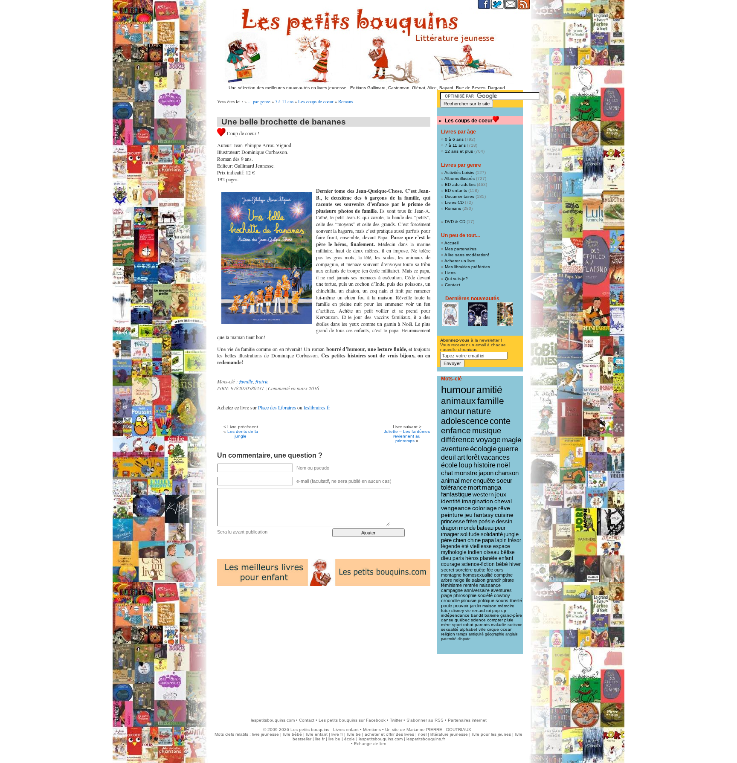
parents (482, 624)
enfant (506, 558)
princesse (453, 521)
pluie (509, 620)
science (478, 620)
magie (511, 439)
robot (468, 624)
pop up (499, 610)
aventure (455, 448)
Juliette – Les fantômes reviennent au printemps (407, 436)
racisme (515, 624)
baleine (492, 615)
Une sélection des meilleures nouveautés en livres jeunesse (287, 87)
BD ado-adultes (460, 184)
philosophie (464, 595)
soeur (504, 480)
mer (466, 480)
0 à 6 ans (454, 139)
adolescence (464, 421)
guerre (508, 449)
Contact (452, 284)
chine (474, 540)
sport (457, 624)
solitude (469, 534)
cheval (503, 501)
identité (451, 501)
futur (445, 610)
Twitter (396, 720)
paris (458, 558)
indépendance (455, 615)
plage (446, 595)
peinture (452, 514)
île (468, 580)
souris (502, 600)
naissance (490, 585)
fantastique (456, 494)
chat (447, 472)
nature (479, 411)
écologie (483, 449)
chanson (507, 472)
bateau (485, 528)
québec (462, 620)
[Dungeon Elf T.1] (450, 314)
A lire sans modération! (466, 254)
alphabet (468, 629)
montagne (451, 574)
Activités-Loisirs (459, 172)
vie (468, 610)
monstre (465, 472)
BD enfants (456, 190)
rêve (504, 508)
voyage (488, 439)
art (461, 457)
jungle (511, 534)
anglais (511, 634)
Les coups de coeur (316, 101)
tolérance (454, 487)
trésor (514, 540)
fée (490, 569)
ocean (506, 629)
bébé (502, 564)
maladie (498, 624)
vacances (495, 457)
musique (486, 430)
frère (471, 521)
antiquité (476, 634)
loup (465, 465)
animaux (458, 401)
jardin (475, 605)
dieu (446, 558)
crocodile (450, 600)
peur (500, 528)
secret (447, 569)
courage (450, 564)
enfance (456, 430)
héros (472, 558)
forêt (472, 457)
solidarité (492, 534)
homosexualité (478, 574)
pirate (508, 580)
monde (467, 528)
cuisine (504, 515)
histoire (484, 465)
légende (450, 546)
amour (453, 411)
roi (488, 610)
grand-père (511, 615)
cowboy (502, 595)
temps (461, 634)
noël (503, 465)
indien (475, 552)
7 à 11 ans (284, 101)
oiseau (491, 552)
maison (489, 605)
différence (458, 439)
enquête (484, 480)
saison (478, 580)
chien (459, 540)
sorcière (464, 569)
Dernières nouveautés (472, 299)
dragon (449, 528)
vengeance (456, 508)
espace (501, 546)
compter (495, 620)
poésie (487, 521)
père (446, 540)
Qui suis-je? (456, 278)
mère (446, 624)
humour (458, 389)
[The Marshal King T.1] (505, 314)
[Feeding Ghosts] (477, 314)
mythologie (454, 552)
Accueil (451, 243)
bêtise (508, 552)
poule (446, 605)
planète (488, 558)
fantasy (483, 515)
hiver (515, 564)
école (449, 465)
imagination (477, 501)
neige (458, 580)
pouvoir (461, 605)
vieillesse (481, 546)
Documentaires (459, 196)
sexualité (449, 629)
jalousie (468, 600)
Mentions (372, 729)
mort (474, 487)
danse (447, 620)
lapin (501, 540)
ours (499, 569)
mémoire (506, 605)
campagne (452, 590)
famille (246, 381)
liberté (516, 600)
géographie (494, 634)
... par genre (259, 101)
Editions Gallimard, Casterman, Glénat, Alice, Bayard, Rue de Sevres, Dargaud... (429, 87)
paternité (448, 639)
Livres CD (454, 202)
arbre (446, 580)
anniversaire (477, 590)
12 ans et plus (459, 151)
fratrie (261, 381)
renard (478, 610)
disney (457, 610)
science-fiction (478, 564)
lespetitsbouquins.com (273, 720)
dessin (504, 521)
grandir (494, 580)
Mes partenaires (460, 249)
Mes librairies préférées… (469, 266)
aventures (501, 590)
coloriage (484, 508)
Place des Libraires (277, 407)
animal (450, 480)
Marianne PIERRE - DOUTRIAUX (438, 729)
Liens (450, 272)
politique (486, 600)
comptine (503, 574)
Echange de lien (370, 743)
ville (482, 629)
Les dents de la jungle (242, 433)
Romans (345, 101)
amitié (489, 389)
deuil (448, 457)
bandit (477, 615)
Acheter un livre (459, 260)
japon (486, 472)
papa (488, 540)
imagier (450, 534)
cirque (493, 629)
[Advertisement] (368, 681)
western (483, 494)
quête (479, 569)
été (465, 546)
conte (500, 421)
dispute (464, 639)
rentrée (470, 585)
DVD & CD (455, 221)
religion (448, 634)
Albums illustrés (459, 178)
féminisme (451, 585)
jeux (500, 494)
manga (491, 487)
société (485, 595)
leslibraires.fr (317, 407)
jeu (468, 515)
